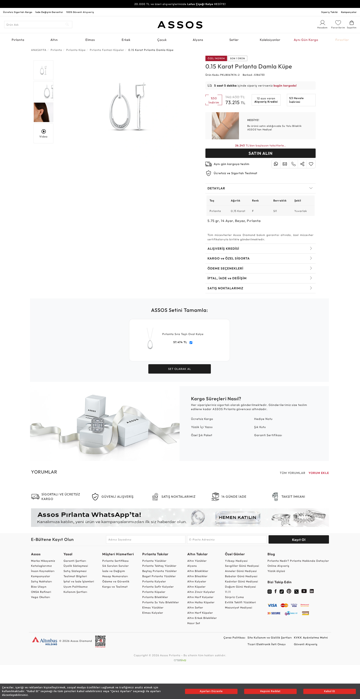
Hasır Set (193, 623)
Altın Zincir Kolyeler (201, 591)
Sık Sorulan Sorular (115, 565)
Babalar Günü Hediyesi (241, 576)
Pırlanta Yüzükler (154, 560)
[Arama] (67, 24)
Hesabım (322, 27)
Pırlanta (18, 40)
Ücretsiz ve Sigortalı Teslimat (235, 173)
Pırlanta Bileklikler (155, 597)
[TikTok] (282, 591)
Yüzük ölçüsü (276, 571)
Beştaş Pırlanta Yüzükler (159, 571)
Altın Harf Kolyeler (200, 597)
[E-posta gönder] (284, 164)
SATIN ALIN (261, 153)
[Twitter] (296, 591)
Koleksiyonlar (270, 40)
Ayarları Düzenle (211, 691)
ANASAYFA (38, 50)
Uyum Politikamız (76, 586)
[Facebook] (276, 592)
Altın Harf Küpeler (200, 612)
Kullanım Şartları (75, 591)
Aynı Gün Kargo (306, 40)
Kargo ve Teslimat (115, 586)
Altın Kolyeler (196, 581)
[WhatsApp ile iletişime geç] (276, 164)
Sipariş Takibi (329, 12)
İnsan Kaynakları (43, 571)
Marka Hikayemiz (43, 560)
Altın (54, 40)
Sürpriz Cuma (234, 597)
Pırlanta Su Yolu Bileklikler (160, 602)
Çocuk (162, 40)
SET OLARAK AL (179, 368)
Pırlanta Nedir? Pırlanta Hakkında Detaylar (298, 560)
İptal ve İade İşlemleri (79, 581)
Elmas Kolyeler (152, 612)
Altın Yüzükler (197, 560)
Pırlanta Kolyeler (154, 581)
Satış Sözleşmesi (75, 571)
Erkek (126, 40)
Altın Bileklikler (197, 571)
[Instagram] (270, 591)
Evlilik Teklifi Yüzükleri (240, 602)
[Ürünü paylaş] (302, 164)
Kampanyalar (349, 12)
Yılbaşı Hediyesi (236, 560)
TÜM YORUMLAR (292, 473)
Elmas (90, 40)
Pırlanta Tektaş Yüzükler (159, 565)
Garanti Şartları (75, 560)
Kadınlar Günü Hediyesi (241, 581)
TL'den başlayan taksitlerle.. (260, 145)
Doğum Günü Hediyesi (240, 586)
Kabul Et (329, 691)
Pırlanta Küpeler (153, 591)
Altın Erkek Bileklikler (202, 618)
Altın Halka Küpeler (201, 602)
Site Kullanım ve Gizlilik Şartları (270, 637)
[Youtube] (304, 592)
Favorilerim (338, 27)
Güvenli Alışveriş (306, 644)
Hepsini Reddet (270, 691)
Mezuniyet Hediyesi (238, 607)
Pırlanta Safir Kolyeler (158, 586)
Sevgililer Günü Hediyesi (242, 565)
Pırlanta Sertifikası (115, 560)
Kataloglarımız (41, 565)
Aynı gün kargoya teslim (231, 164)
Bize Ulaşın (38, 586)
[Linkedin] (312, 592)
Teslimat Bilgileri (75, 576)
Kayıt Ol (299, 540)
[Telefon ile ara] (293, 164)
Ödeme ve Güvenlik (115, 581)
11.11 (228, 591)
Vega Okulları (40, 597)
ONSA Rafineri (41, 591)
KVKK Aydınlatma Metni (311, 637)
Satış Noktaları (41, 581)
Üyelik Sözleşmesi (76, 565)
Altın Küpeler (196, 586)
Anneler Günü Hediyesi (241, 571)
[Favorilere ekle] (311, 164)
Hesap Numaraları (115, 576)
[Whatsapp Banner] (180, 517)
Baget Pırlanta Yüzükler (159, 576)
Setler (234, 40)
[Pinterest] (289, 592)
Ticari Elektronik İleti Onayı (267, 644)
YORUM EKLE (319, 473)
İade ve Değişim (113, 571)
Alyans (198, 40)
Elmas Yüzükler (153, 607)
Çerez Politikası (234, 637)
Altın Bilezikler (197, 576)
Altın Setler (195, 607)
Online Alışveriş (278, 565)
